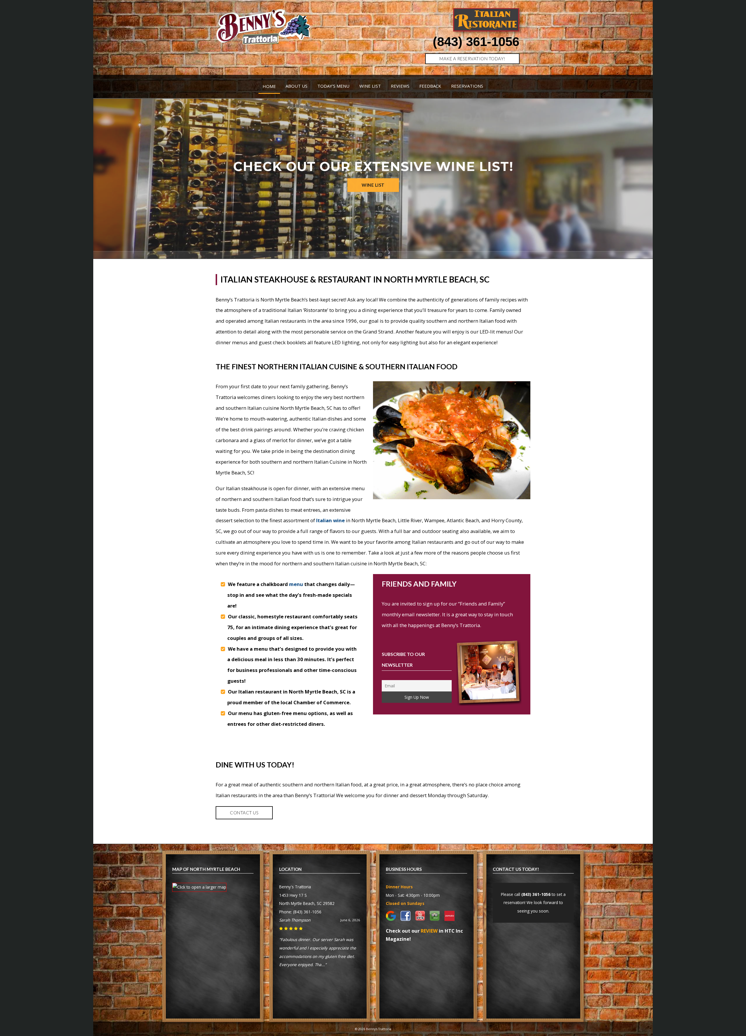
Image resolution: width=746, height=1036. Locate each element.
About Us (296, 86)
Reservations (467, 86)
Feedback (430, 86)
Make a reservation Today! (472, 58)
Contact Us (244, 812)
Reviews (400, 86)
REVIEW (429, 931)
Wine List (370, 86)
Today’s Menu (333, 86)
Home (269, 86)
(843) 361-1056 (476, 41)
